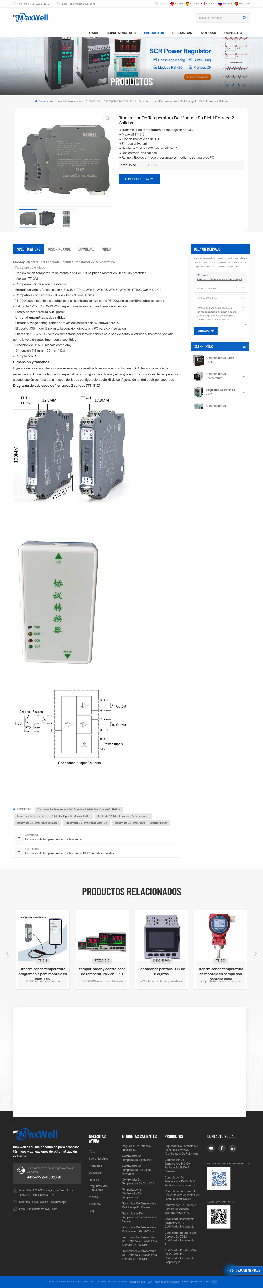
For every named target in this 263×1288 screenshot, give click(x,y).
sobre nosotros (121, 33)
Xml (150, 1282)
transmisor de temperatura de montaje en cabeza (139, 1205)
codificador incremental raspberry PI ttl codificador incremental (180, 1223)
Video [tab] (106, 248)
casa (93, 33)
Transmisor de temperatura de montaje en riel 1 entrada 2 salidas (220, 280)
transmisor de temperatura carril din (86, 823)
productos (154, 33)
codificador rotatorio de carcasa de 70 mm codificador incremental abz (180, 1239)
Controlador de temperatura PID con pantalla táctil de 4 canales (178, 1166)
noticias (208, 33)
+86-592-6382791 (39, 4)
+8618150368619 (42, 1202)
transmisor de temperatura (66, 101)
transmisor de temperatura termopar (38, 823)
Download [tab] (86, 248)
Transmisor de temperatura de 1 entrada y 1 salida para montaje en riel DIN (79, 809)
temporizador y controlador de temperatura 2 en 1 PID (76, 971)
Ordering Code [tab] (59, 248)
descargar (182, 33)
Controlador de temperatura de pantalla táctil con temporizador (180, 1181)
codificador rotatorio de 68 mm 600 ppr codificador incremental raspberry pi (180, 1256)
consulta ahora (137, 179)
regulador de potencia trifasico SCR (136, 1148)
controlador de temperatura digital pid (136, 1158)
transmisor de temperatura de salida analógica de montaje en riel (53, 816)
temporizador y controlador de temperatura (132, 1193)
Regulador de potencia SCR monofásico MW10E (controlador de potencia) (182, 1150)
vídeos (93, 1197)
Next (256, 953)
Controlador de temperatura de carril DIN (138, 1181)
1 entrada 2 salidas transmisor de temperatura (123, 816)
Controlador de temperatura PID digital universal (137, 1170)
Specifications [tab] (28, 248)
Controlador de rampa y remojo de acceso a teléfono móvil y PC (180, 1209)
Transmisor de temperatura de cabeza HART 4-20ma (139, 1229)
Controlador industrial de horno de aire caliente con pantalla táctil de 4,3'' (182, 1195)
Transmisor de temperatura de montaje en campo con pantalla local (194, 972)
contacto (95, 1204)
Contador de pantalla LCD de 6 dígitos (135, 971)
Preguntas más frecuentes (98, 1188)
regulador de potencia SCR (220, 392)
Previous (7, 953)
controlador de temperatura (216, 376)
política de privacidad (167, 1282)
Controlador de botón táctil (220, 360)
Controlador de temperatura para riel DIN (222, 408)
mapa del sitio (137, 1282)
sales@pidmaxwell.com (82, 4)
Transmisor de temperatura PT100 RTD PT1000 (141, 823)
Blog (92, 1211)
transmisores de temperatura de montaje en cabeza (139, 1217)
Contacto (233, 33)
